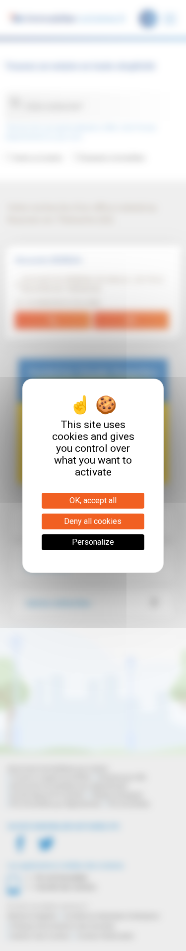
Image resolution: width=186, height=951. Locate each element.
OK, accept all (93, 500)
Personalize (93, 542)
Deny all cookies (93, 521)
